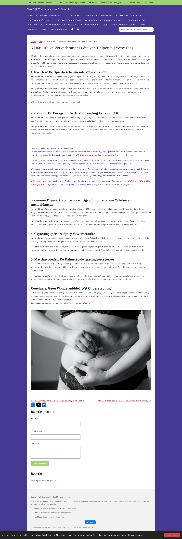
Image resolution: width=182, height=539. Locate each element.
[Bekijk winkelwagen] (78, 29)
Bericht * (35, 444)
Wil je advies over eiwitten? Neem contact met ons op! (55, 102)
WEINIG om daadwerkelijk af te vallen (93, 155)
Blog (41, 41)
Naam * (34, 418)
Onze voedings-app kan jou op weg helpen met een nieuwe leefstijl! (61, 303)
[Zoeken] (72, 29)
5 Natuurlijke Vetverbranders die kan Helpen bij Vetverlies (71, 41)
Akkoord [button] (172, 535)
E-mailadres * (37, 431)
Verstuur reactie (40, 463)
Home (33, 41)
